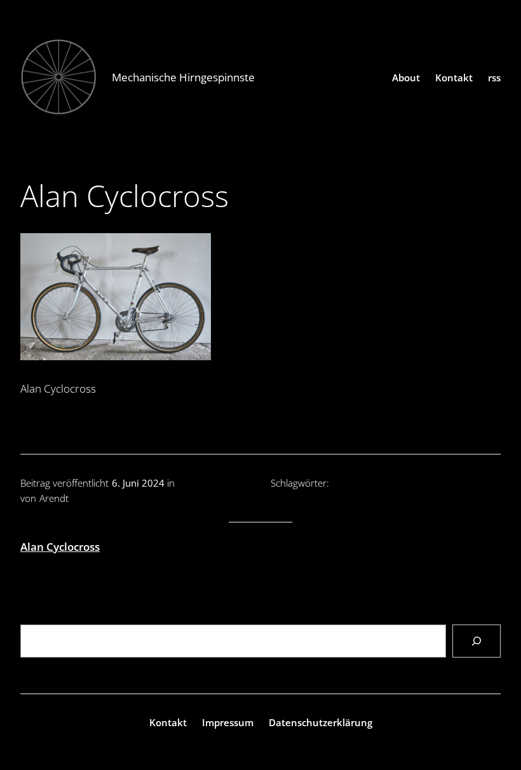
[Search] (476, 641)
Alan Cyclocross (60, 546)
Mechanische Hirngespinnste (183, 77)
